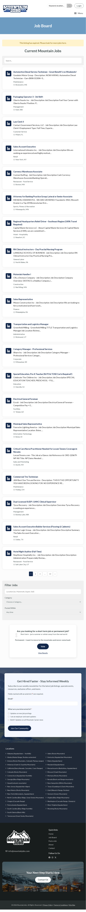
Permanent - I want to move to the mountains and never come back (42, 640)
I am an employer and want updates (23, 717)
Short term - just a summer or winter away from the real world (44, 634)
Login (79, 5)
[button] (79, 13)
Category (8, 598)
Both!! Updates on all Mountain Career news (26, 720)
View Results (43, 653)
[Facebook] (50, 857)
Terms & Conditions (61, 905)
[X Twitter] (56, 857)
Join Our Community (19, 728)
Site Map (72, 905)
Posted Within (10, 608)
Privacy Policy (48, 905)
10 (50, 574)
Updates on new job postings (21, 713)
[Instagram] (53, 857)
